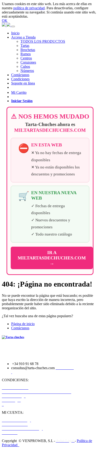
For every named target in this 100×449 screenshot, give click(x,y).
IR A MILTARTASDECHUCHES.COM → (52, 258)
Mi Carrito (19, 92)
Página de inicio (23, 324)
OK (4, 21)
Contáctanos (20, 328)
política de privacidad (29, 8)
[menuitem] (15, 33)
